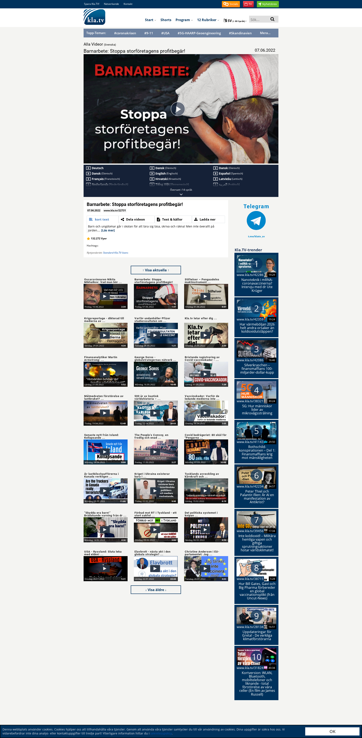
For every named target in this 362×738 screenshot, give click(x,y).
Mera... (265, 33)
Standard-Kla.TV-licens (115, 252)
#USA (165, 33)
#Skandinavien (240, 33)
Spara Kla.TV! (91, 4)
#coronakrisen (125, 33)
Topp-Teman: (96, 33)
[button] (231, 4)
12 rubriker (207, 20)
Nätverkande (111, 4)
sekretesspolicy (161, 733)
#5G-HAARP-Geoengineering (199, 33)
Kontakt (128, 4)
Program (183, 20)
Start (149, 20)
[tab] (103, 219)
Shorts (165, 20)
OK (332, 731)
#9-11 (148, 33)
